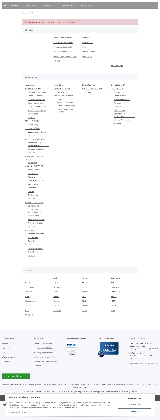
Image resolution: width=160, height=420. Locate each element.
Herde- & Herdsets (35, 96)
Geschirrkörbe (120, 96)
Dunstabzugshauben (36, 99)
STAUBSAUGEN (31, 230)
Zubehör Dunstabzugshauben (65, 100)
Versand (53, 392)
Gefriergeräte (33, 206)
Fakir (56, 292)
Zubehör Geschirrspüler (66, 105)
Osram (56, 305)
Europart (28, 292)
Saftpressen (33, 184)
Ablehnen (134, 411)
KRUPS (113, 296)
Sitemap (57, 61)
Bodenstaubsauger (36, 234)
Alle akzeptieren (134, 398)
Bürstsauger (33, 237)
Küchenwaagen (34, 177)
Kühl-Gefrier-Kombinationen (34, 210)
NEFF (113, 301)
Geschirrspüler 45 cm (37, 132)
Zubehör (31, 117)
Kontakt (85, 38)
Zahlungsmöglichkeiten (63, 42)
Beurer (27, 282)
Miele (84, 301)
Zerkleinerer (33, 195)
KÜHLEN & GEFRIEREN (34, 202)
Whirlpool (29, 315)
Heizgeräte (32, 162)
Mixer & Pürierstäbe (36, 180)
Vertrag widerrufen (16, 376)
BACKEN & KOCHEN (33, 88)
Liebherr (57, 301)
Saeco (113, 305)
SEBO (27, 310)
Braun (84, 282)
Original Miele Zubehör (63, 96)
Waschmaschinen (35, 248)
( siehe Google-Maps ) (149, 348)
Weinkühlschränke (35, 223)
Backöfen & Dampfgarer (38, 92)
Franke (85, 292)
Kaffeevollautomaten (36, 149)
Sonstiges (32, 188)
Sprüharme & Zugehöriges (119, 115)
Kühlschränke (33, 215)
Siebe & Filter (119, 110)
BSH (112, 282)
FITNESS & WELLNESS (33, 121)
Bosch (56, 282)
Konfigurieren (134, 405)
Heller (56, 296)
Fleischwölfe (33, 173)
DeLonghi (57, 287)
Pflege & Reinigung (122, 99)
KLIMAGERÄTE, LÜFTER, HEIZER (34, 157)
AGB (84, 47)
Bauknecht (115, 278)
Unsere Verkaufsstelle (63, 38)
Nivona (28, 305)
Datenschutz (26, 412)
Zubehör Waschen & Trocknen (65, 110)
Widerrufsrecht (88, 51)
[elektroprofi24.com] (5, 5)
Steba (84, 310)
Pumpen (117, 103)
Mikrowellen (33, 114)
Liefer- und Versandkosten (65, 51)
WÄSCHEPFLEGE (31, 244)
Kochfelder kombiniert (37, 106)
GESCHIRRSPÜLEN (32, 128)
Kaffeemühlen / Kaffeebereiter (34, 144)
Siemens (88, 92)
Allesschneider (34, 169)
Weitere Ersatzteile (122, 120)
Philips (85, 305)
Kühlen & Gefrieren (62, 88)
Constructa (29, 287)
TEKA (113, 310)
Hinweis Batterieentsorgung (65, 56)
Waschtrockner (34, 252)
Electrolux (115, 287)
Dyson (84, 287)
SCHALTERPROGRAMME (92, 88)
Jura (84, 296)
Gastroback (115, 292)
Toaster (31, 191)
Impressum (13, 412)
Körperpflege (33, 124)
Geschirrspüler (117, 88)
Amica (84, 278)
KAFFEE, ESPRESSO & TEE (35, 139)
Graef (27, 296)
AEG (55, 278)
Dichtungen (119, 92)
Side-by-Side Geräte (36, 219)
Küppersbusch (31, 301)
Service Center (117, 65)
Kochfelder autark (35, 103)
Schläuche (118, 106)
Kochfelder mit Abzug (37, 110)
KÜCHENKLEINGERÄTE (34, 166)
